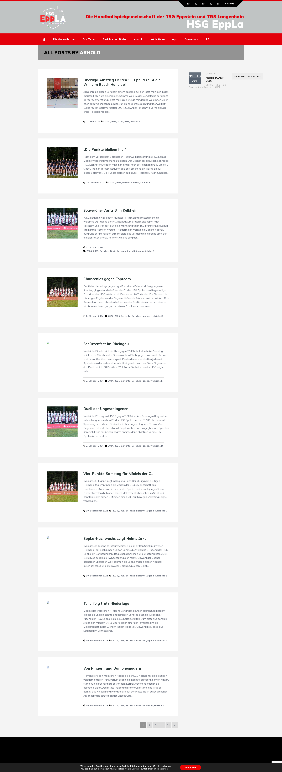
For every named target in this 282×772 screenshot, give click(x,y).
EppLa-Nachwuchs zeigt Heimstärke (114, 538)
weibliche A (161, 640)
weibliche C (157, 316)
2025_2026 (123, 121)
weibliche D (148, 251)
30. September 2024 (97, 510)
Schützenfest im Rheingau (106, 344)
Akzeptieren (191, 767)
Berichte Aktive (130, 182)
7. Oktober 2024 (94, 247)
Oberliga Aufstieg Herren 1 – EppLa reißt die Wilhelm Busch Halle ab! (122, 82)
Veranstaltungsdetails (247, 76)
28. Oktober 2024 (95, 182)
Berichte (104, 251)
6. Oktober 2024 (94, 316)
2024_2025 (110, 121)
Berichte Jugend (119, 251)
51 (168, 725)
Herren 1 (135, 121)
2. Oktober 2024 (94, 380)
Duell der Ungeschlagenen (105, 408)
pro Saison (135, 251)
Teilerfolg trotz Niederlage (106, 603)
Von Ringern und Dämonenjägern (112, 668)
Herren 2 (159, 705)
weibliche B (161, 575)
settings (164, 769)
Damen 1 (145, 182)
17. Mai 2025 (93, 121)
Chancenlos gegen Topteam (107, 279)
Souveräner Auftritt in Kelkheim (111, 210)
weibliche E (157, 380)
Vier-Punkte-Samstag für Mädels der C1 (118, 473)
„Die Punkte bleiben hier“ (105, 149)
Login (228, 3)
